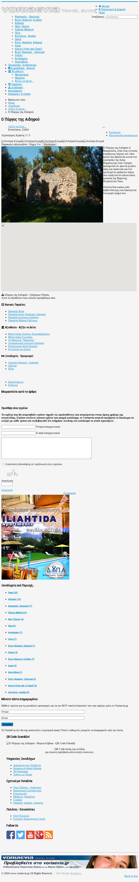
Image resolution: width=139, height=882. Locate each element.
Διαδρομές (17, 87)
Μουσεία (20, 77)
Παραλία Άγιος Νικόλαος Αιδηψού (27, 314)
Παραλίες (16, 84)
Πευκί (102, 12)
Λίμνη (18, 45)
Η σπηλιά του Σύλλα (19, 349)
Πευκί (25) (13, 592)
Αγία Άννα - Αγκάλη (25, 36)
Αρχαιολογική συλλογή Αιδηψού (26, 343)
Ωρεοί (18, 39)
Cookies (17, 799)
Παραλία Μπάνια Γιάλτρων (22, 320)
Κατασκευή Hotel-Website (27, 768)
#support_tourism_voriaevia (28, 802)
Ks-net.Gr (76, 873)
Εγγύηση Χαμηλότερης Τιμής (29, 818)
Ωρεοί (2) (12, 665)
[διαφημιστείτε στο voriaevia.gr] (69, 867)
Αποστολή (7, 490)
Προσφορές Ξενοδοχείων (22, 65)
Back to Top (131, 876)
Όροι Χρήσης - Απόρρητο (27, 787)
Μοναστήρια (21, 74)
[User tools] (103, 127)
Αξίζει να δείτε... (24, 81)
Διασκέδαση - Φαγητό (22, 68)
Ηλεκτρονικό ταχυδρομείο (123, 135)
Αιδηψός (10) (14, 599)
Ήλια (17, 32)
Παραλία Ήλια (16, 311)
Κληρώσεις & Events (19, 94)
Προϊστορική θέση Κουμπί (22, 346)
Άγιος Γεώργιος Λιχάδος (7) (21, 659)
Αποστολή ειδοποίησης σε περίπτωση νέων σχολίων (33, 464)
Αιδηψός (19, 23)
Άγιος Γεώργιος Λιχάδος (28, 20)
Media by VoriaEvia (24, 796)
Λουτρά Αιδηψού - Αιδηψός (23, 362)
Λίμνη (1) (12, 639)
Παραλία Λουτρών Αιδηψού (23, 317)
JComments (69, 493)
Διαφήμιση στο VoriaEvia (27, 765)
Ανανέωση (7, 480)
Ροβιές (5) (13, 652)
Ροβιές (19, 55)
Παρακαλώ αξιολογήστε (14, 144)
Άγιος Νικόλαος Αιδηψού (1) (21, 646)
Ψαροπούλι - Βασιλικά (27, 16)
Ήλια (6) (12, 626)
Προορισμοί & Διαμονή (112, 9)
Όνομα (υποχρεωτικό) (48, 426)
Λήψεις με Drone (22, 774)
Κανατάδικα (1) (15, 672)
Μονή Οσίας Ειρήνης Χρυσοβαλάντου (29, 334)
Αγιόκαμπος (21, 58)
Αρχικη (105, 6)
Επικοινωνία (20, 793)
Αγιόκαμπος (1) (15, 632)
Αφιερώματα (15, 90)
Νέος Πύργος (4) (16, 619)
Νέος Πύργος (22, 26)
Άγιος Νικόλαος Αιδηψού (28, 42)
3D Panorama (20, 771)
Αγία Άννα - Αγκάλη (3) (18, 692)
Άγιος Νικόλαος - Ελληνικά (29, 52)
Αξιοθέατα (17, 71)
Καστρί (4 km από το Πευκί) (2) (22, 685)
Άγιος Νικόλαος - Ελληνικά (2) (22, 679)
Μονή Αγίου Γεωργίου (20, 337)
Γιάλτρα (12, 365)
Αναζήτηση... (99, 16)
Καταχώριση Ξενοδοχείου (27, 790)
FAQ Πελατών (21, 815)
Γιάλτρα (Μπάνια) (24, 29)
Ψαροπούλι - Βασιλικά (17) (20, 606)
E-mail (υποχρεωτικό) (48, 433)
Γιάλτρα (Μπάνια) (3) (17, 612)
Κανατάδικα (21, 61)
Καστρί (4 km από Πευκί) (28, 49)
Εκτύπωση (115, 132)
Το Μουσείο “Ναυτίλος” (21, 340)
